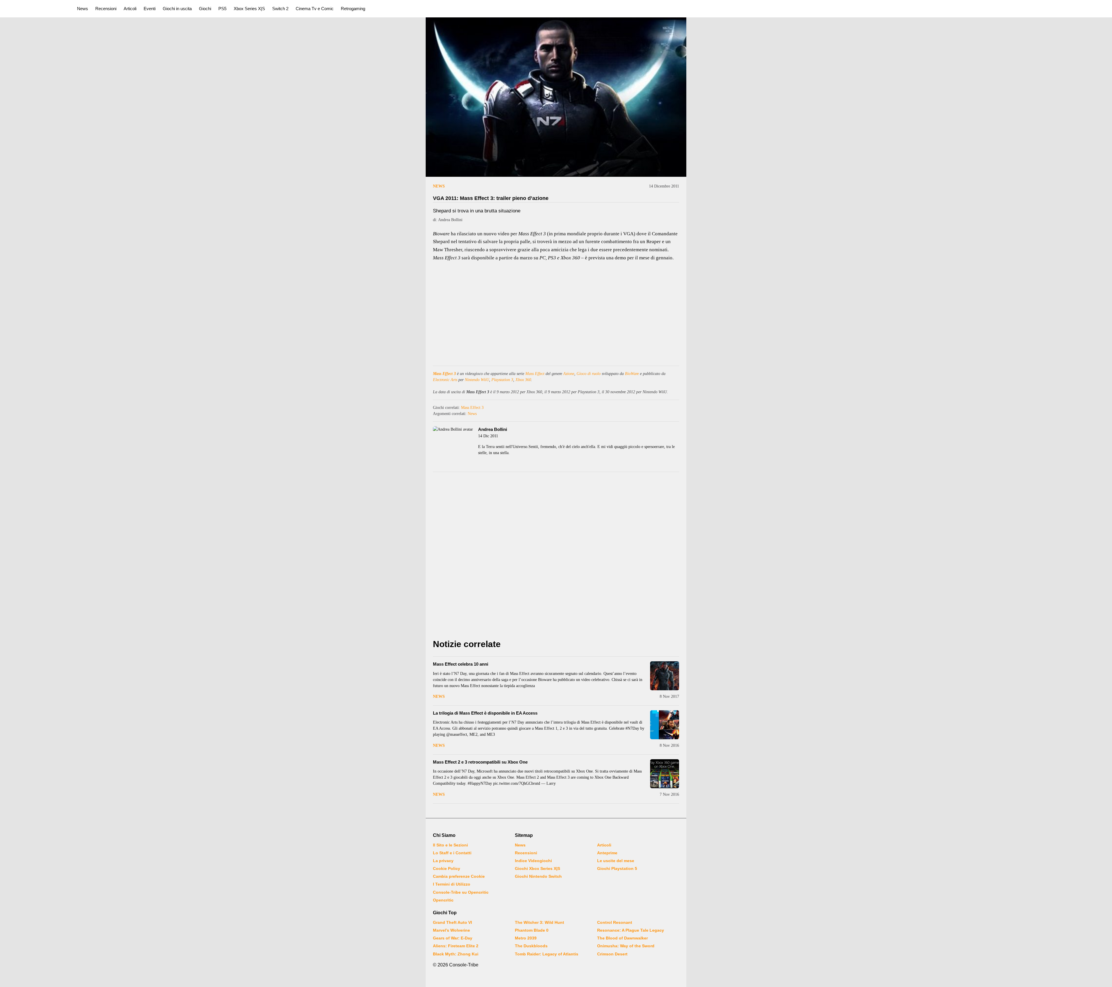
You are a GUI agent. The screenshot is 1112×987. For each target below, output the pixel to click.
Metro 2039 (526, 938)
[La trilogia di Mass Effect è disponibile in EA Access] (664, 724)
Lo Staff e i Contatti (452, 853)
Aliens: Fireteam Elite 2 (455, 946)
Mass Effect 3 (444, 374)
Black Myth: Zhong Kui (455, 954)
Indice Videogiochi (533, 860)
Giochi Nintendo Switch (538, 876)
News (82, 8)
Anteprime (607, 853)
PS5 (222, 8)
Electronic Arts (445, 380)
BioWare (632, 374)
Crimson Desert (612, 954)
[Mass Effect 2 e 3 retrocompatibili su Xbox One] (664, 773)
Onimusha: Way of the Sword (625, 946)
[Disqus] (556, 557)
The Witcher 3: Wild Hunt (539, 922)
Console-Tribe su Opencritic (461, 892)
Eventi (150, 8)
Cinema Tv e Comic (315, 8)
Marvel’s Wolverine (451, 930)
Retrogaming (353, 8)
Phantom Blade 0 (531, 930)
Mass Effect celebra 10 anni (460, 664)
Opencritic (443, 900)
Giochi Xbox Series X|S (537, 868)
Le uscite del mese (615, 860)
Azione (568, 374)
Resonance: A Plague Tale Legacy (630, 930)
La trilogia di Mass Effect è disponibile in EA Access (485, 713)
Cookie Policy (446, 868)
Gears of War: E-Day (452, 938)
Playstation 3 (502, 380)
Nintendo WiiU (477, 380)
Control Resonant (614, 922)
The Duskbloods (531, 946)
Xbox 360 (523, 380)
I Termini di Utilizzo (451, 884)
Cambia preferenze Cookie (459, 876)
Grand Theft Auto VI (452, 922)
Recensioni (105, 8)
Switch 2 (280, 8)
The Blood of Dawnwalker (622, 938)
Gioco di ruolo (589, 374)
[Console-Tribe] (35, 8)
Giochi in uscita (177, 8)
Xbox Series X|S (249, 8)
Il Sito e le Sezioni (450, 845)
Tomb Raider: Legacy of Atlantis (546, 954)
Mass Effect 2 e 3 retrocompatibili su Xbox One (480, 762)
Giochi (205, 8)
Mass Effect (534, 374)
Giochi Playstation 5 (617, 868)
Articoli (130, 8)
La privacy (443, 860)
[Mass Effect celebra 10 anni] (664, 675)
